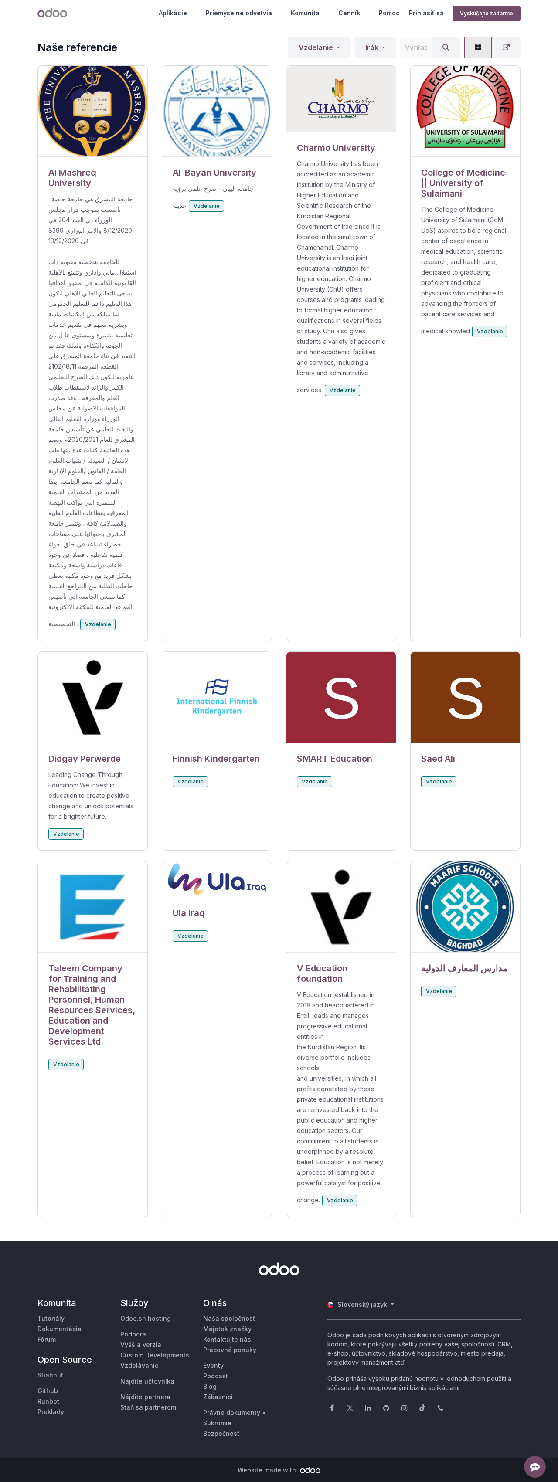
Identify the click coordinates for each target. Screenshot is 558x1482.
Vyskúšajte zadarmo (486, 13)
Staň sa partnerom (148, 1407)
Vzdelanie (316, 47)
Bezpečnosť (221, 1433)
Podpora (133, 1334)
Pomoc (389, 13)
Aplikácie (173, 13)
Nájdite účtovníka (147, 1381)
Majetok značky (227, 1329)
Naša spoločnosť (229, 1318)
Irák (371, 47)
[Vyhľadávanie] (446, 47)
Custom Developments (154, 1355)
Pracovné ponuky (229, 1349)
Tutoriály (51, 1318)
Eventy (213, 1365)
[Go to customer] (92, 111)
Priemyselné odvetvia (239, 13)
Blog (210, 1386)
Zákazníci (218, 1397)
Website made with (268, 1470)
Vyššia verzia (140, 1344)
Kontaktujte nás (227, 1339)
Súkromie (217, 1423)
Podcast (215, 1376)
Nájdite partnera (145, 1397)
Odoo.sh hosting (145, 1318)
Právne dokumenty (231, 1412)
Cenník (349, 13)
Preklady (50, 1411)
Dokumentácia (59, 1329)
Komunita (305, 13)
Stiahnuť (50, 1375)
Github (47, 1390)
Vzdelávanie (139, 1365)
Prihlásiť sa (426, 13)
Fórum (46, 1339)
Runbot (48, 1401)
